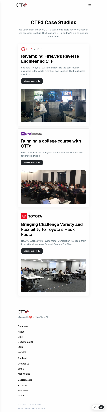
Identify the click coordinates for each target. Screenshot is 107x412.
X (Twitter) (23, 385)
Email (21, 368)
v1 (95, 407)
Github (21, 395)
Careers (22, 352)
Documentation (25, 341)
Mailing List (24, 373)
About (21, 331)
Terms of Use (24, 408)
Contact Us (23, 363)
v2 (101, 407)
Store (20, 346)
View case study (32, 81)
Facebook (23, 390)
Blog (20, 336)
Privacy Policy (38, 408)
